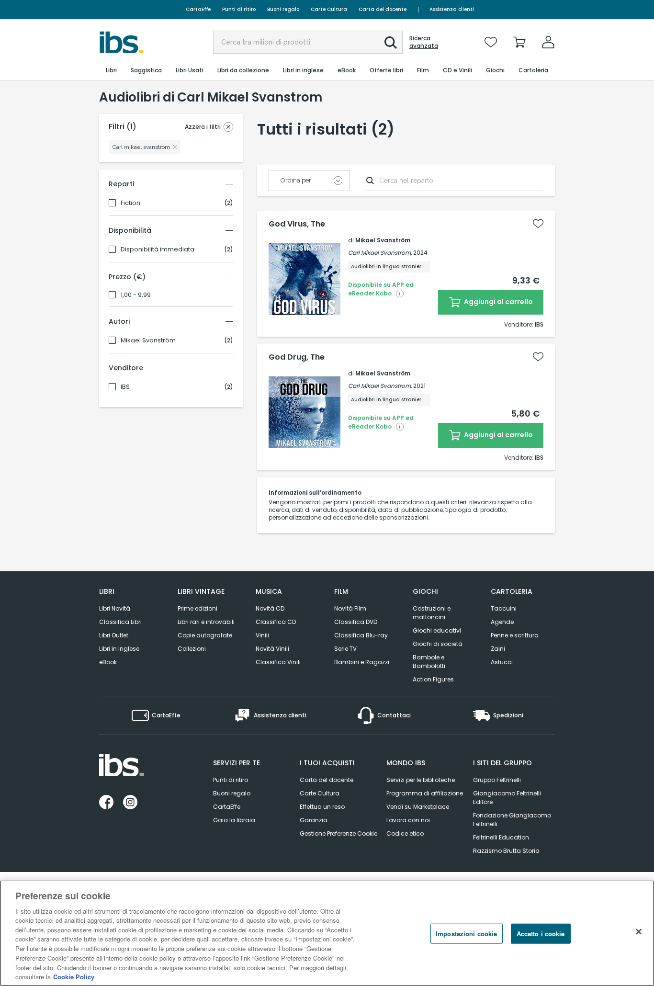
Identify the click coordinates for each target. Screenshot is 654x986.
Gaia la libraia (234, 820)
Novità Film (350, 608)
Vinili (262, 635)
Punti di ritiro (239, 9)
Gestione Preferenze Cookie (338, 833)
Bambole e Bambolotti (429, 661)
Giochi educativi (437, 630)
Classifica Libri (120, 622)
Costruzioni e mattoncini (432, 612)
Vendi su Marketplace (417, 807)
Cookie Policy (73, 976)
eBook (108, 662)
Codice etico (405, 833)
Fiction (130, 203)
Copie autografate (205, 635)
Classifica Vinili (278, 662)
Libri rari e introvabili (206, 622)
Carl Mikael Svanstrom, (380, 253)
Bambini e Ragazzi (361, 662)
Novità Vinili (272, 649)
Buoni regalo (283, 9)
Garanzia (313, 820)
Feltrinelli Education (501, 837)
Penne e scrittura (515, 635)
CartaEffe (198, 9)
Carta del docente (382, 9)
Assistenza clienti (451, 9)
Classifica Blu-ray (361, 635)
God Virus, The (297, 224)
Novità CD (270, 608)
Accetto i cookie (541, 933)
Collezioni (192, 649)
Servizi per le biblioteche (420, 780)
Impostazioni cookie (466, 933)
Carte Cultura (329, 9)
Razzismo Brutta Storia (506, 851)
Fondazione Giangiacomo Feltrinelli (512, 819)
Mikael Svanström (148, 340)
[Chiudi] (638, 931)
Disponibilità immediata (157, 249)
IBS (125, 387)
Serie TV (345, 649)
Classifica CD (276, 622)
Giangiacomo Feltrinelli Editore (507, 797)
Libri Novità (114, 608)
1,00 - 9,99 (136, 295)
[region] (327, 933)
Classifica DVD (355, 622)
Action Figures (433, 679)
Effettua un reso (322, 807)
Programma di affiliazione (424, 793)
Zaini (498, 649)
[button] (391, 43)
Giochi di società (437, 644)
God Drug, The (297, 357)
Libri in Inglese (119, 649)
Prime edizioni (197, 608)
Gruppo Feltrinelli (497, 780)
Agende (502, 622)
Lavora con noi (408, 820)
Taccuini (504, 608)
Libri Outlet (113, 635)
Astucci (502, 662)
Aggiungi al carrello (497, 301)
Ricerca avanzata (423, 42)
